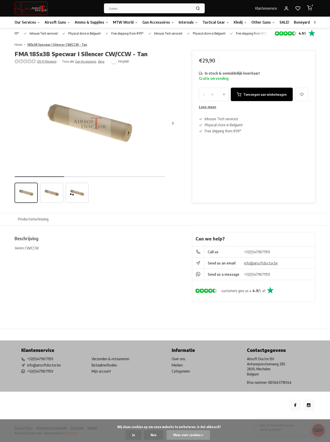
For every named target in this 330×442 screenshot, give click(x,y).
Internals (186, 22)
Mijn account (101, 371)
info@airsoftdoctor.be (261, 263)
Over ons (178, 359)
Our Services (25, 22)
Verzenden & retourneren (110, 359)
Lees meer (207, 107)
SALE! (284, 22)
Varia (101, 61)
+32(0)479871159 (257, 252)
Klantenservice (266, 8)
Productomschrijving (33, 219)
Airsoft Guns (55, 22)
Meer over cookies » (188, 435)
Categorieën (181, 371)
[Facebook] (295, 405)
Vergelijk (123, 61)
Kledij (238, 22)
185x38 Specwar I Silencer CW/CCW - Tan (57, 45)
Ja (133, 435)
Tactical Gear (213, 22)
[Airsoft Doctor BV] (31, 8)
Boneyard (302, 22)
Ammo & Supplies (89, 22)
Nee (153, 435)
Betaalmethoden (104, 365)
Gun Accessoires (156, 22)
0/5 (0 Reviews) (47, 61)
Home (18, 45)
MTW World (123, 22)
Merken (177, 365)
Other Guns (261, 22)
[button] (172, 123)
